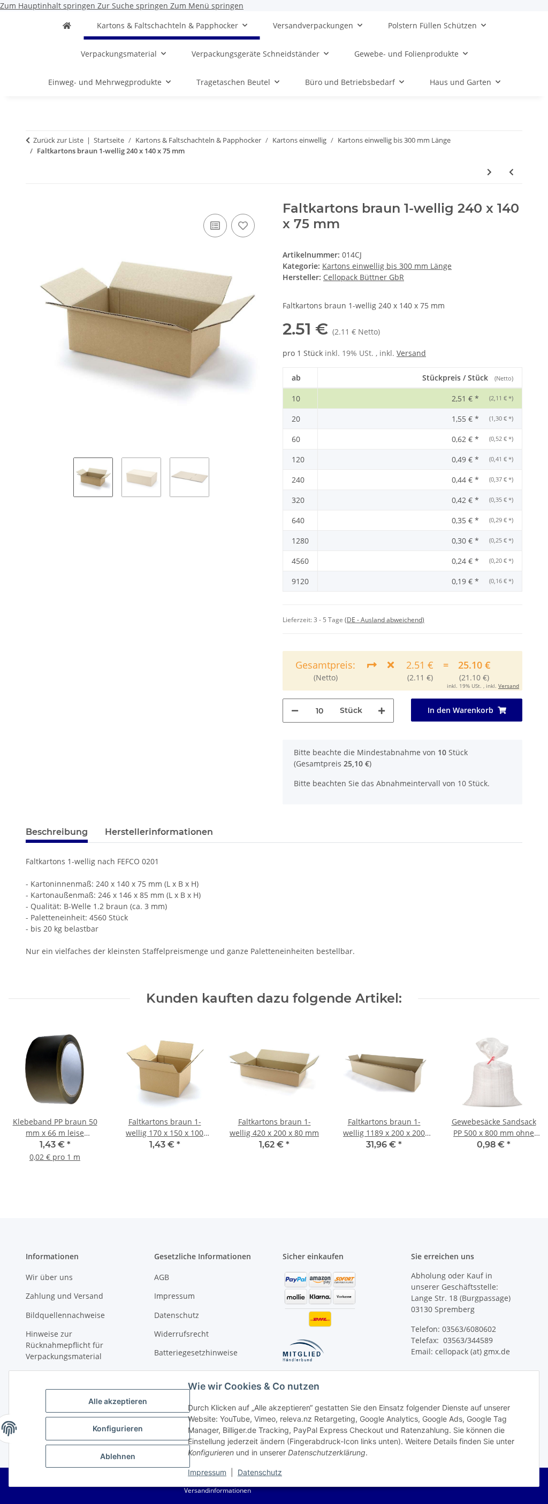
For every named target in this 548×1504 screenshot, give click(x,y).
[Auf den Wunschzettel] (243, 225)
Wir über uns (49, 1277)
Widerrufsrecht (181, 1334)
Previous (26, 1099)
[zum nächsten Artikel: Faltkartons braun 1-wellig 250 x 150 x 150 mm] (489, 171)
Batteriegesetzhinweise (196, 1352)
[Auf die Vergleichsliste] (215, 225)
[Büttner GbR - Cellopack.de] (67, 25)
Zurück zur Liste (58, 140)
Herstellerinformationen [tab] (159, 832)
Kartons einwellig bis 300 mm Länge (387, 266)
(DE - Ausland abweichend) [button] (384, 619)
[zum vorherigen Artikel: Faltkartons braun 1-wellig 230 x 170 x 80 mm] (511, 171)
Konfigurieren (118, 1428)
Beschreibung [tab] (57, 832)
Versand (411, 353)
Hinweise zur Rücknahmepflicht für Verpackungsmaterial (64, 1345)
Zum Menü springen (206, 6)
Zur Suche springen (133, 6)
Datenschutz (260, 1472)
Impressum (207, 1472)
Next (522, 1099)
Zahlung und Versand (64, 1296)
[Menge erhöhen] (381, 710)
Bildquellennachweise (65, 1315)
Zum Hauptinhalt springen (48, 6)
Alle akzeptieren (117, 1401)
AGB (161, 1277)
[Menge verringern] (295, 710)
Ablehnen (117, 1456)
